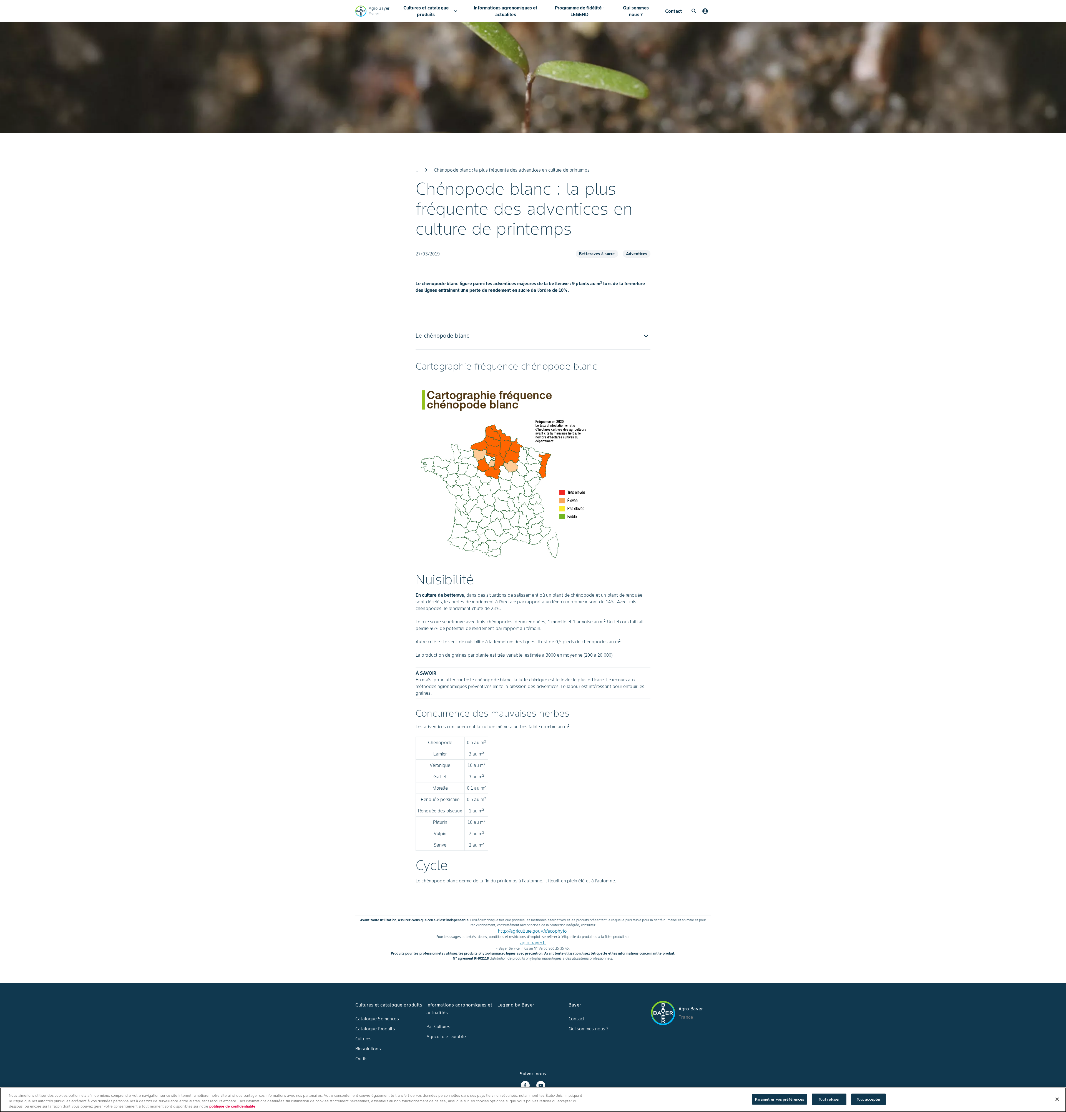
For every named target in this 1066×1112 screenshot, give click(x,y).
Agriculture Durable (446, 1036)
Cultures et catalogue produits (431, 11)
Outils (361, 1058)
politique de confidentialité (232, 1106)
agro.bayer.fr (533, 942)
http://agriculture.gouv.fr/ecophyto (532, 931)
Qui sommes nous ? (636, 11)
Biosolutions (368, 1048)
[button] (533, 335)
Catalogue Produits (375, 1028)
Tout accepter (869, 1099)
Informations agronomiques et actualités (505, 11)
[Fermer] (1057, 1099)
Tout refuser (829, 1099)
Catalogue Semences (377, 1018)
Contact (673, 11)
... (417, 170)
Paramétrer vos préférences (779, 1099)
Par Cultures (438, 1026)
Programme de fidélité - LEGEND (579, 11)
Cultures (363, 1038)
